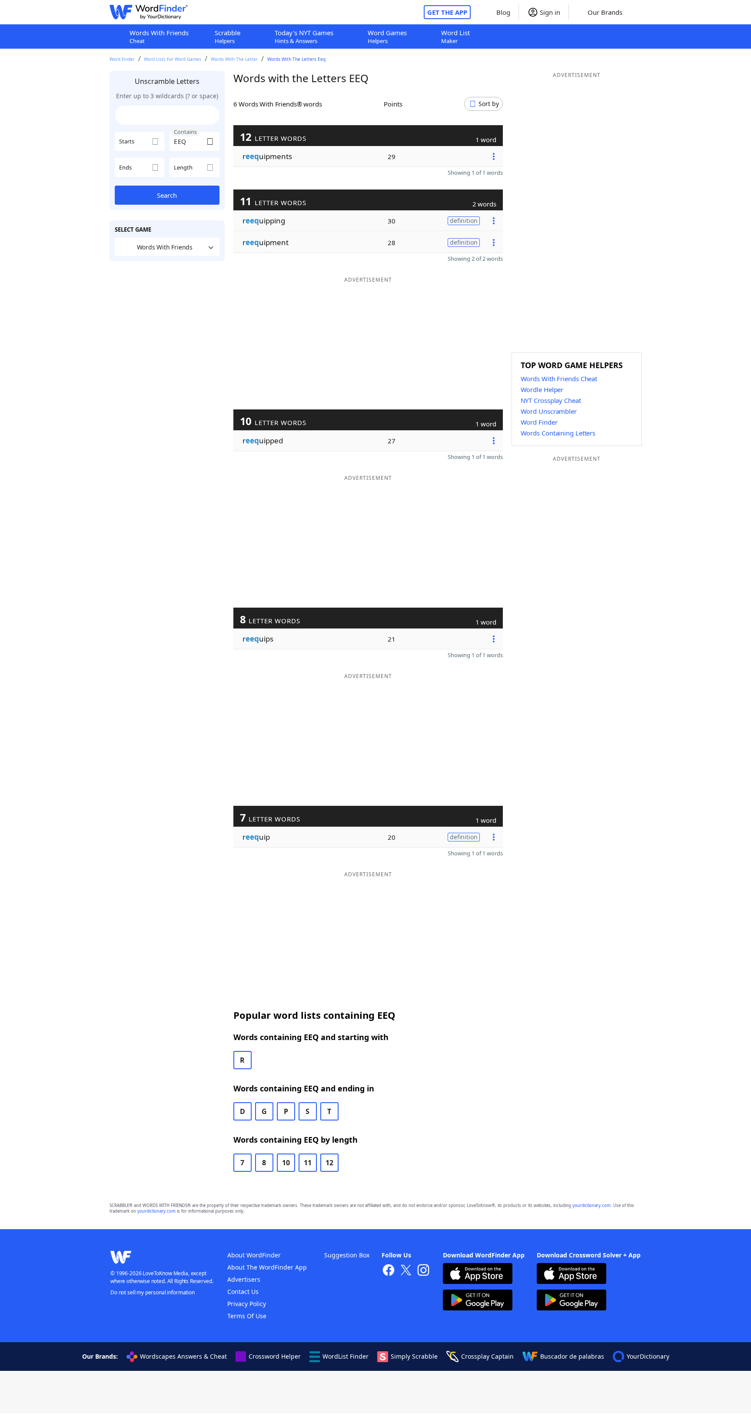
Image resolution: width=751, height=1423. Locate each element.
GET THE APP (447, 12)
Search (167, 195)
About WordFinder (254, 1255)
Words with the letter (234, 59)
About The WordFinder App (267, 1267)
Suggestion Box (346, 1255)
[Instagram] (423, 1271)
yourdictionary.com (591, 1205)
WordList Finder (345, 1356)
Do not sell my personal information (152, 1292)
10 (286, 1162)
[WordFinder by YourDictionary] (149, 12)
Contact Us (243, 1291)
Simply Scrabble (414, 1356)
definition (464, 220)
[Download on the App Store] (477, 1274)
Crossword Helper (275, 1356)
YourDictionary (648, 1356)
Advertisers (243, 1279)
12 (329, 1162)
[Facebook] (388, 1271)
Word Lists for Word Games (172, 59)
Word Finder (122, 59)
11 (308, 1162)
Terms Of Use (246, 1316)
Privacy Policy (246, 1304)
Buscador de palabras (572, 1356)
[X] (406, 1271)
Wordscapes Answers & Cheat (183, 1356)
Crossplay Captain (487, 1356)
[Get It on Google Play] (477, 1301)
